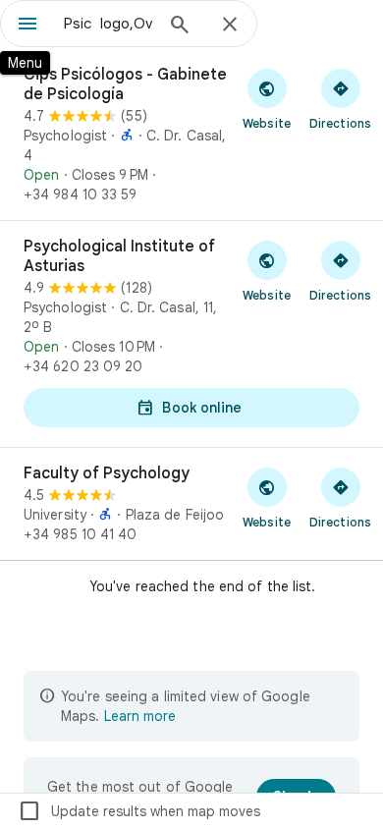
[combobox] (108, 23)
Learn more (140, 716)
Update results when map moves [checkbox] (139, 811)
